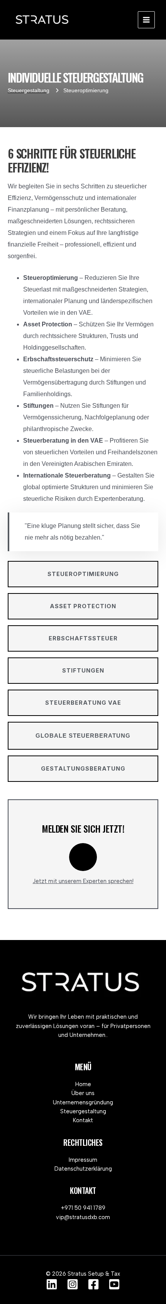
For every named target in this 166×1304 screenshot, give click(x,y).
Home (83, 1084)
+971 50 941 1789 (83, 1207)
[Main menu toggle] (146, 19)
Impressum (83, 1159)
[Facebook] (93, 1284)
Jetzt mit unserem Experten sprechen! (83, 881)
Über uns (83, 1093)
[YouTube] (114, 1284)
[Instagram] (72, 1284)
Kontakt (83, 1120)
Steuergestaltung (83, 1111)
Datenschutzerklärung (83, 1168)
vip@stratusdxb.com (83, 1217)
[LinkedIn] (52, 1284)
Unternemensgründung (83, 1102)
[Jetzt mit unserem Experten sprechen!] (83, 857)
